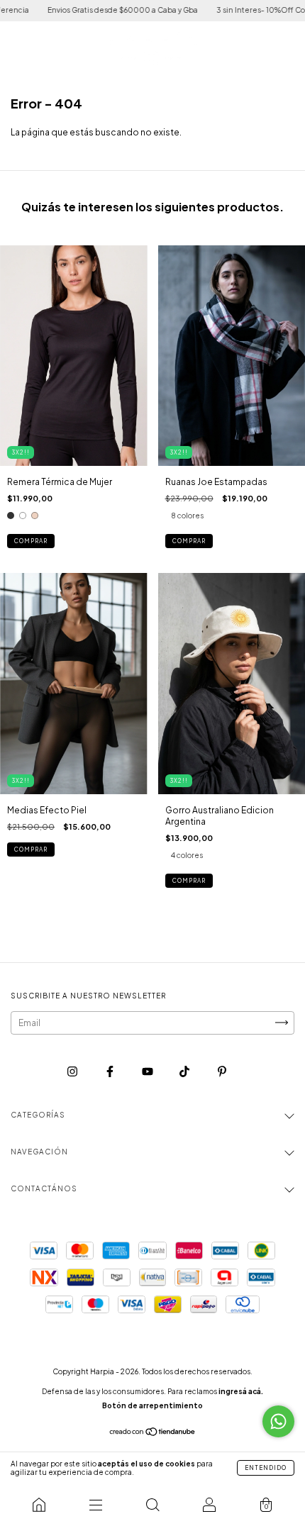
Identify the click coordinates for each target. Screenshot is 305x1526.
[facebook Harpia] (110, 1071)
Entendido (266, 1467)
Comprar (31, 541)
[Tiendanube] (153, 1433)
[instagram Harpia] (73, 1071)
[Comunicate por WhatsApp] (278, 1421)
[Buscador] (152, 1504)
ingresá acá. (240, 1391)
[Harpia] (39, 1504)
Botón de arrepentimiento (152, 1405)
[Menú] (95, 1504)
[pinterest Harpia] (222, 1071)
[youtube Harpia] (148, 1071)
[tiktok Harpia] (185, 1071)
